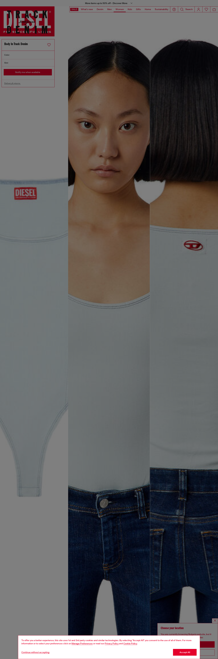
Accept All (185, 652)
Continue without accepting (35, 652)
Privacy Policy (112, 643)
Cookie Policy (130, 643)
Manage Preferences (82, 643)
